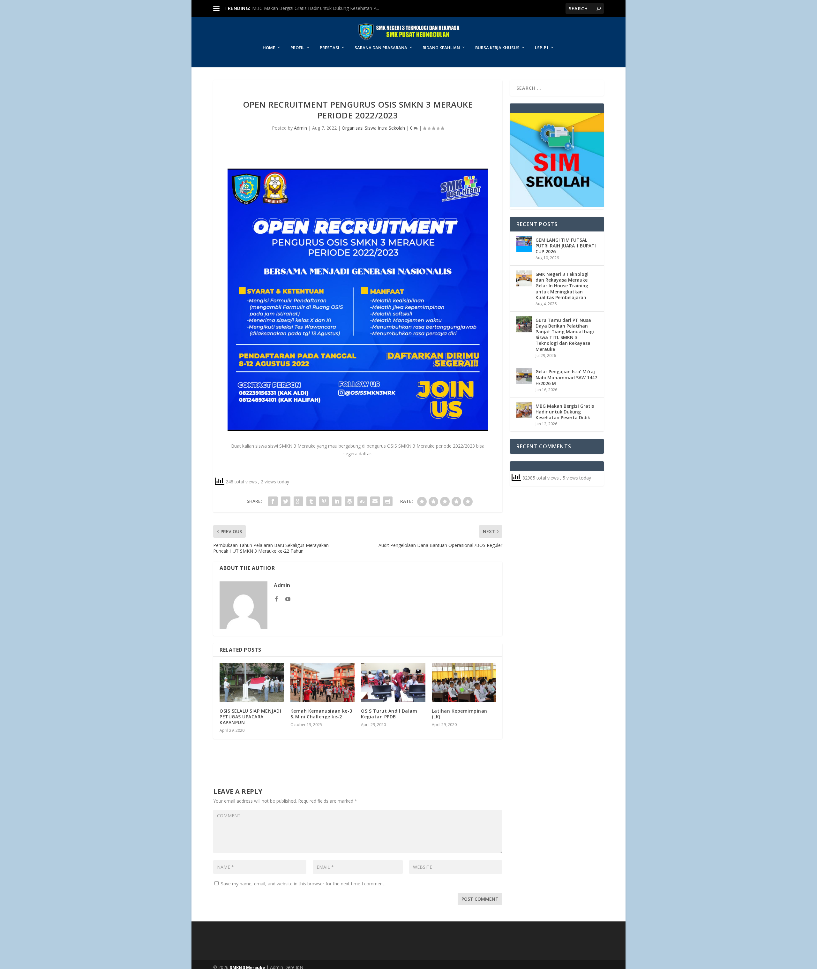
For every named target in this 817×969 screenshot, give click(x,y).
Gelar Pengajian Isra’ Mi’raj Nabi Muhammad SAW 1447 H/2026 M (566, 377)
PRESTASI (329, 47)
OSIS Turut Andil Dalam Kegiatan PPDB (389, 714)
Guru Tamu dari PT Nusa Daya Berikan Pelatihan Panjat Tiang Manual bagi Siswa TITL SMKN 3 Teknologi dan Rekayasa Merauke (565, 334)
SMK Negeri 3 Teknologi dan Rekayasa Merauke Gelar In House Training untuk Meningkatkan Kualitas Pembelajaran (562, 285)
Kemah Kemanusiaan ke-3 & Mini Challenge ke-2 (321, 714)
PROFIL (297, 47)
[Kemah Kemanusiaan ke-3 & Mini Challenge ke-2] (322, 682)
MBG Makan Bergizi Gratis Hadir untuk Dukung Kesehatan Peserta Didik (565, 411)
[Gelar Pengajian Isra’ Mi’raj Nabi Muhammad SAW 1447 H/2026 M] (524, 376)
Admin (300, 128)
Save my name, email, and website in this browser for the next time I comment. (303, 884)
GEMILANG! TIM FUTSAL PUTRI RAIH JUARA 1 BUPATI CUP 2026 (566, 245)
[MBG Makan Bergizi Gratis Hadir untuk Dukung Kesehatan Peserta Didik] (524, 410)
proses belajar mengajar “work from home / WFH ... (307, 8)
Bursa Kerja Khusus (497, 47)
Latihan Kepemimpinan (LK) (459, 714)
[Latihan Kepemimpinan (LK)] (464, 682)
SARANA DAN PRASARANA (381, 47)
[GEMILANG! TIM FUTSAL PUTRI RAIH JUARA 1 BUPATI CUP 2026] (524, 244)
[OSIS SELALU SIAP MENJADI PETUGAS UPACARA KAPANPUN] (252, 682)
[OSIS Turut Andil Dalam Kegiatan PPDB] (393, 682)
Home (269, 47)
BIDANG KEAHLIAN (441, 47)
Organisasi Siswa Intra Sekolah (373, 128)
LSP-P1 (542, 47)
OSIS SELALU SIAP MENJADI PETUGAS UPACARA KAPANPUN (250, 716)
